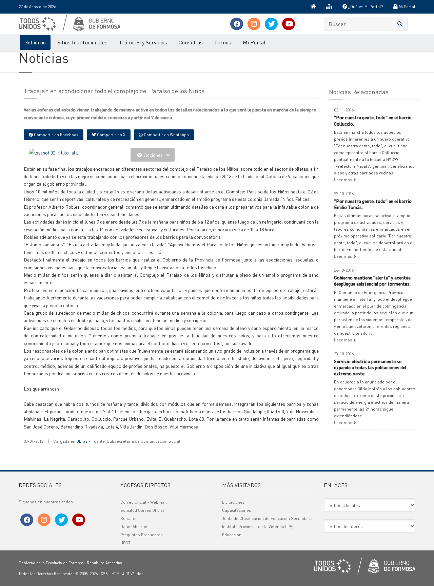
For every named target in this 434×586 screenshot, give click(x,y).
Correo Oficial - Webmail (143, 502)
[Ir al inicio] (313, 7)
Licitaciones (233, 502)
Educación (231, 534)
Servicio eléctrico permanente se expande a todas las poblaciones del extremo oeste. (370, 367)
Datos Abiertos (134, 526)
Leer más (343, 179)
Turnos (222, 42)
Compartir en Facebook (55, 134)
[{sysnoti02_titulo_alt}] (54, 152)
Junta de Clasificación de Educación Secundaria (267, 518)
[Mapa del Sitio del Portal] (329, 7)
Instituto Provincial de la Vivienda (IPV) (257, 526)
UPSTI (126, 542)
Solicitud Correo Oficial (142, 510)
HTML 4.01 (121, 573)
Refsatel (128, 518)
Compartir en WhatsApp (166, 134)
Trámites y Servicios (143, 42)
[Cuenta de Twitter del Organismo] (271, 24)
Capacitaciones (236, 510)
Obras (82, 441)
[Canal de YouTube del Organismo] (288, 24)
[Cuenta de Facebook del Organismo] (236, 24)
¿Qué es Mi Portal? (365, 6)
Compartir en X (110, 134)
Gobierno (35, 42)
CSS (104, 573)
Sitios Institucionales (82, 42)
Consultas (191, 42)
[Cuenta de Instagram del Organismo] (254, 24)
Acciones (153, 155)
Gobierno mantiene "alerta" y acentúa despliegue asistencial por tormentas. (372, 280)
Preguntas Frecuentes (141, 534)
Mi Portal (406, 6)
